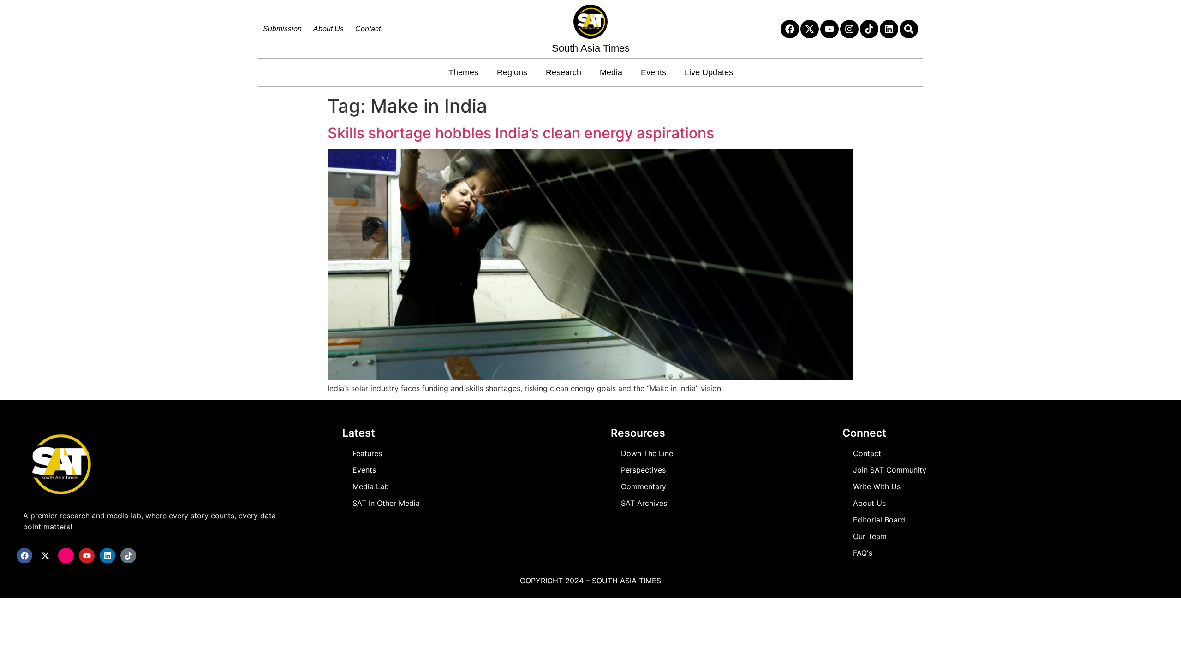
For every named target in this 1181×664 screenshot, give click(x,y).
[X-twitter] (809, 29)
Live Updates (709, 72)
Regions (512, 72)
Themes (463, 72)
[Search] (909, 29)
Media (611, 72)
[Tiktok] (869, 29)
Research (563, 72)
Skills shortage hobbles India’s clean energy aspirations (521, 133)
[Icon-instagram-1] (66, 555)
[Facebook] (790, 29)
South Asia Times (591, 48)
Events (653, 72)
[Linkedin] (889, 29)
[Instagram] (849, 29)
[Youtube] (829, 29)
